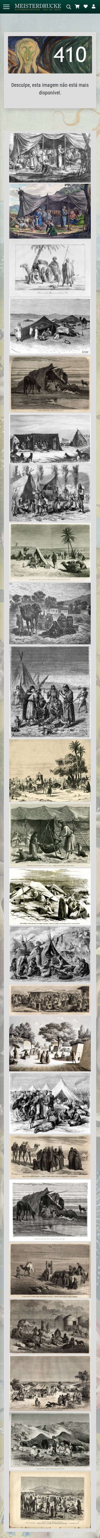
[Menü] (6, 7)
